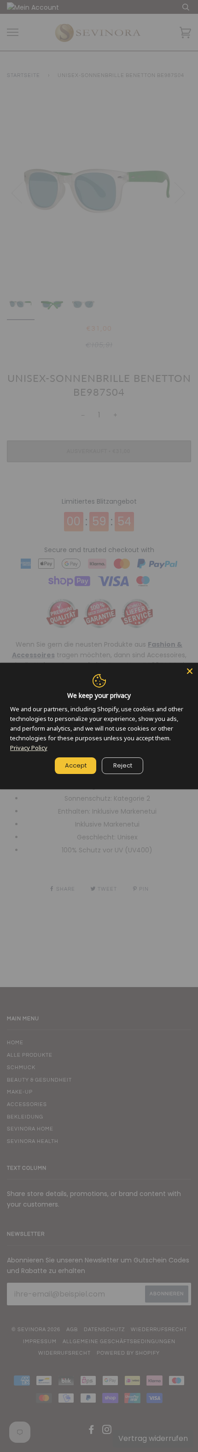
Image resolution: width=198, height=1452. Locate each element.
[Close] (189, 671)
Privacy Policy (28, 748)
